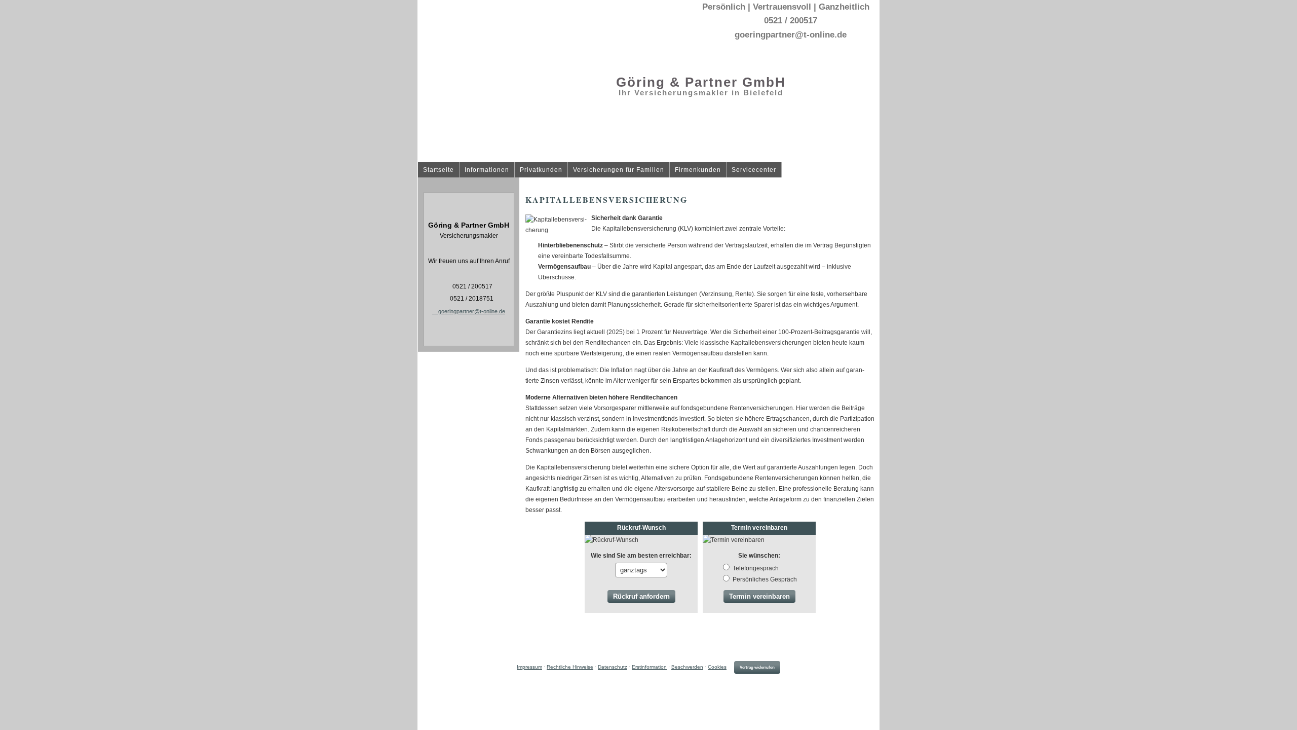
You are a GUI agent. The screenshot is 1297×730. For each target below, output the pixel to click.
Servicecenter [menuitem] (754, 170)
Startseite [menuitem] (438, 170)
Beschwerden (687, 667)
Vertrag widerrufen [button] (757, 667)
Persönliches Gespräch (765, 579)
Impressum (529, 667)
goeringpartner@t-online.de (471, 311)
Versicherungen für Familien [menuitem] (618, 170)
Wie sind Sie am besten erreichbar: (641, 555)
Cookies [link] (717, 667)
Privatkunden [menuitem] (541, 170)
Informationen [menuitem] (487, 170)
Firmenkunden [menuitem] (698, 170)
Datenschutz (612, 667)
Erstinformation (649, 667)
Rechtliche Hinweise (570, 667)
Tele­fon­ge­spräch (756, 568)
